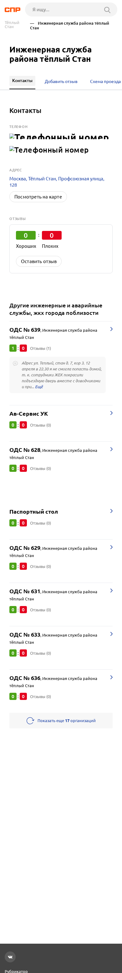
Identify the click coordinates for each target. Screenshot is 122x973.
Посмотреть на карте (38, 196)
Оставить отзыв (39, 261)
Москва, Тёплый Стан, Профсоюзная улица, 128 (56, 182)
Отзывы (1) (40, 348)
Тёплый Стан (12, 25)
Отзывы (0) (40, 425)
